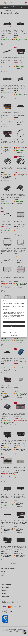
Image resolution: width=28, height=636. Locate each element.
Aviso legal (14, 335)
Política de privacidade (19, 332)
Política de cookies (7, 332)
